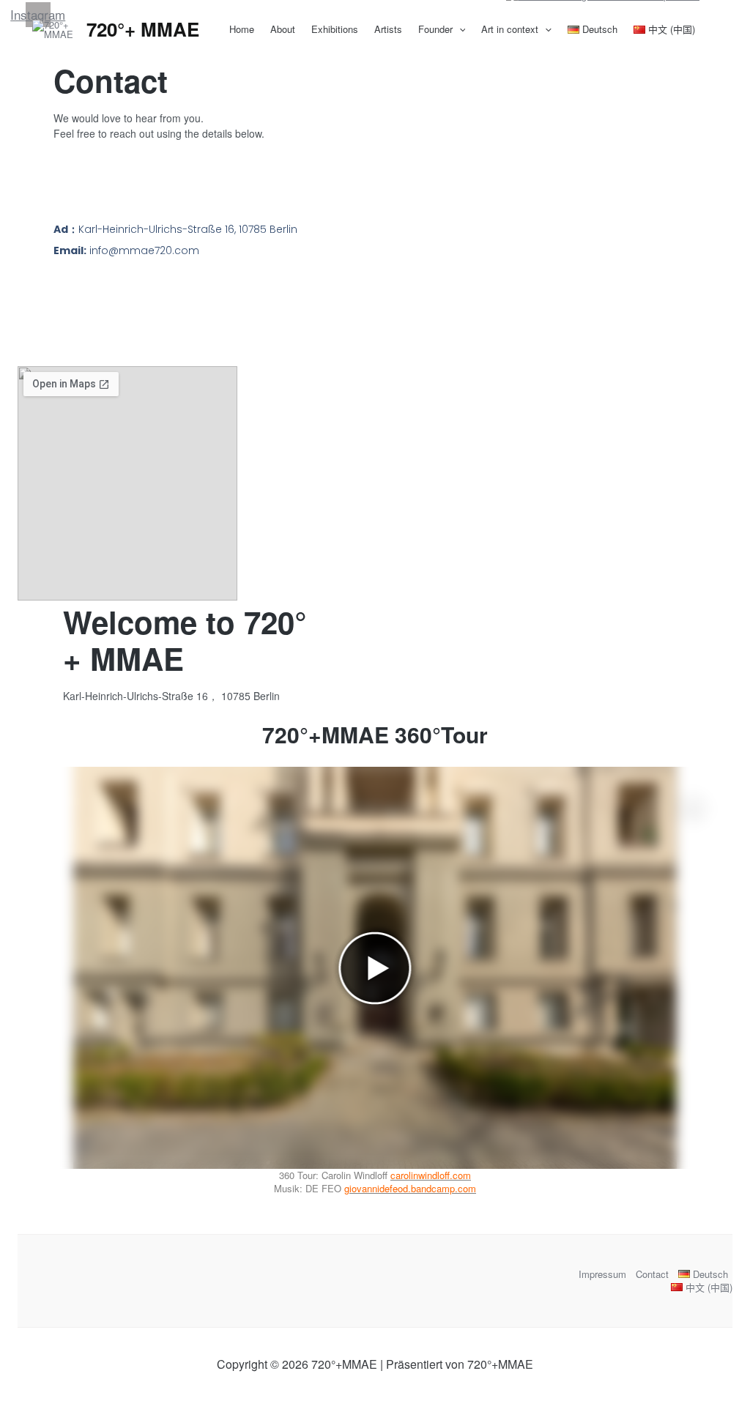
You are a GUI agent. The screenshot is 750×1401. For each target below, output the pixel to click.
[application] (459, 29)
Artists (388, 29)
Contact (652, 1274)
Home (241, 29)
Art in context (509, 29)
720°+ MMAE (142, 28)
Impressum (602, 1274)
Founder (435, 29)
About (282, 29)
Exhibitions (334, 29)
